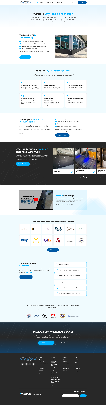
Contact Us (77, 373)
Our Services (77, 359)
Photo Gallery (77, 364)
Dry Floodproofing (42, 361)
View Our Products (22, 163)
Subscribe (83, 395)
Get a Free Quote (45, 342)
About (37, 2)
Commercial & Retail (66, 364)
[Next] (85, 177)
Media (64, 2)
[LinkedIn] (33, 364)
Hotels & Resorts (66, 371)
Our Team (40, 359)
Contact (72, 2)
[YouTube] (29, 364)
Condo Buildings (66, 368)
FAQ (39, 373)
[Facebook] (22, 364)
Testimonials (41, 370)
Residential (65, 370)
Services (47, 2)
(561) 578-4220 (29, 272)
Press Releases (77, 368)
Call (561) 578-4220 (61, 135)
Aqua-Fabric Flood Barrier (55, 379)
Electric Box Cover (54, 372)
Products (42, 2)
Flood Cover (53, 375)
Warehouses (65, 361)
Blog (40, 371)
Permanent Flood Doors (55, 368)
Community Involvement (43, 363)
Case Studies (59, 2)
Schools (64, 366)
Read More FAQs (25, 276)
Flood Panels (53, 359)
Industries (52, 2)
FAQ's (68, 2)
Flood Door (53, 370)
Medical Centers (66, 363)
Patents (40, 364)
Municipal (64, 359)
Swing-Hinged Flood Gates (55, 367)
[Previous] (80, 177)
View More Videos (70, 204)
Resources (41, 366)
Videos (76, 366)
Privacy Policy (84, 400)
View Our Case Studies (60, 204)
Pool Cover (53, 374)
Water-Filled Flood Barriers (55, 377)
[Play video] (36, 200)
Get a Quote (81, 2)
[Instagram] (26, 364)
